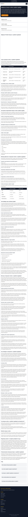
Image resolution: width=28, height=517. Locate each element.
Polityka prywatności (3, 509)
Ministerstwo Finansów (4, 443)
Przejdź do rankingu (5, 15)
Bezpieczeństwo (3, 504)
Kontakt (2, 510)
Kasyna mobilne (3, 494)
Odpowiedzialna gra (3, 511)
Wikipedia (8, 447)
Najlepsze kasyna (3, 493)
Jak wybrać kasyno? (3, 500)
